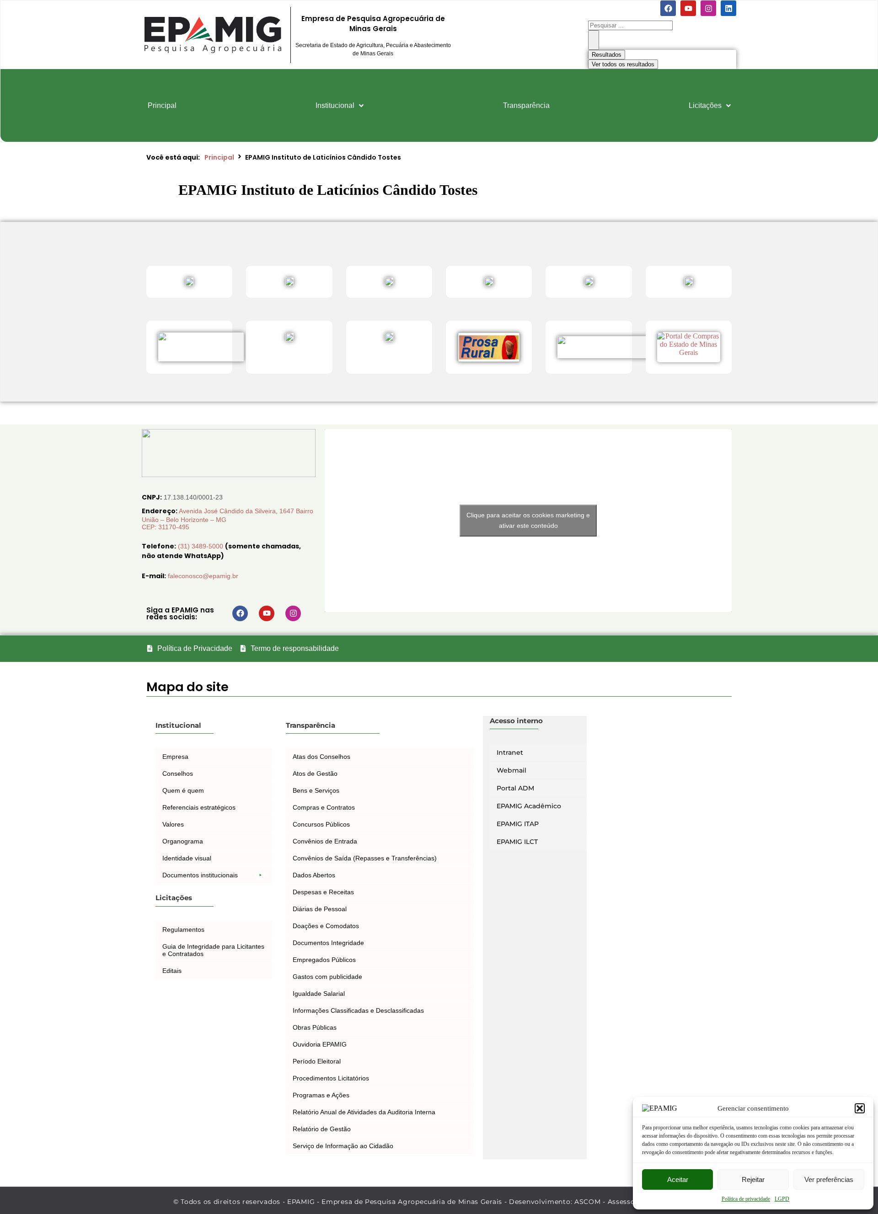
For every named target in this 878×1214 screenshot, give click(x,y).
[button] (859, 1108)
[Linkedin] (728, 8)
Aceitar (677, 1179)
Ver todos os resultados (623, 64)
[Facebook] (668, 8)
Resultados (606, 54)
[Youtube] (688, 8)
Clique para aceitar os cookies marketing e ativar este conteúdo (528, 520)
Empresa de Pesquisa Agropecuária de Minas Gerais (373, 24)
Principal (219, 157)
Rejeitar (753, 1179)
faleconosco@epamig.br (203, 576)
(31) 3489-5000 (201, 546)
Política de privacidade (746, 1199)
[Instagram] (708, 8)
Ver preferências (828, 1179)
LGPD (782, 1199)
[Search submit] (593, 40)
